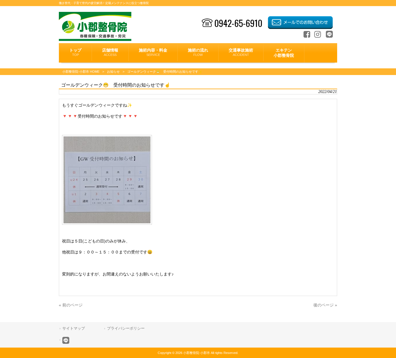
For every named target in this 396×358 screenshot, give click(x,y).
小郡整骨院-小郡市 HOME (80, 71)
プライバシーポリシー (126, 328)
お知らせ (113, 71)
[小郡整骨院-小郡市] (95, 39)
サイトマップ (73, 328)
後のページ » (325, 305)
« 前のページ (71, 305)
